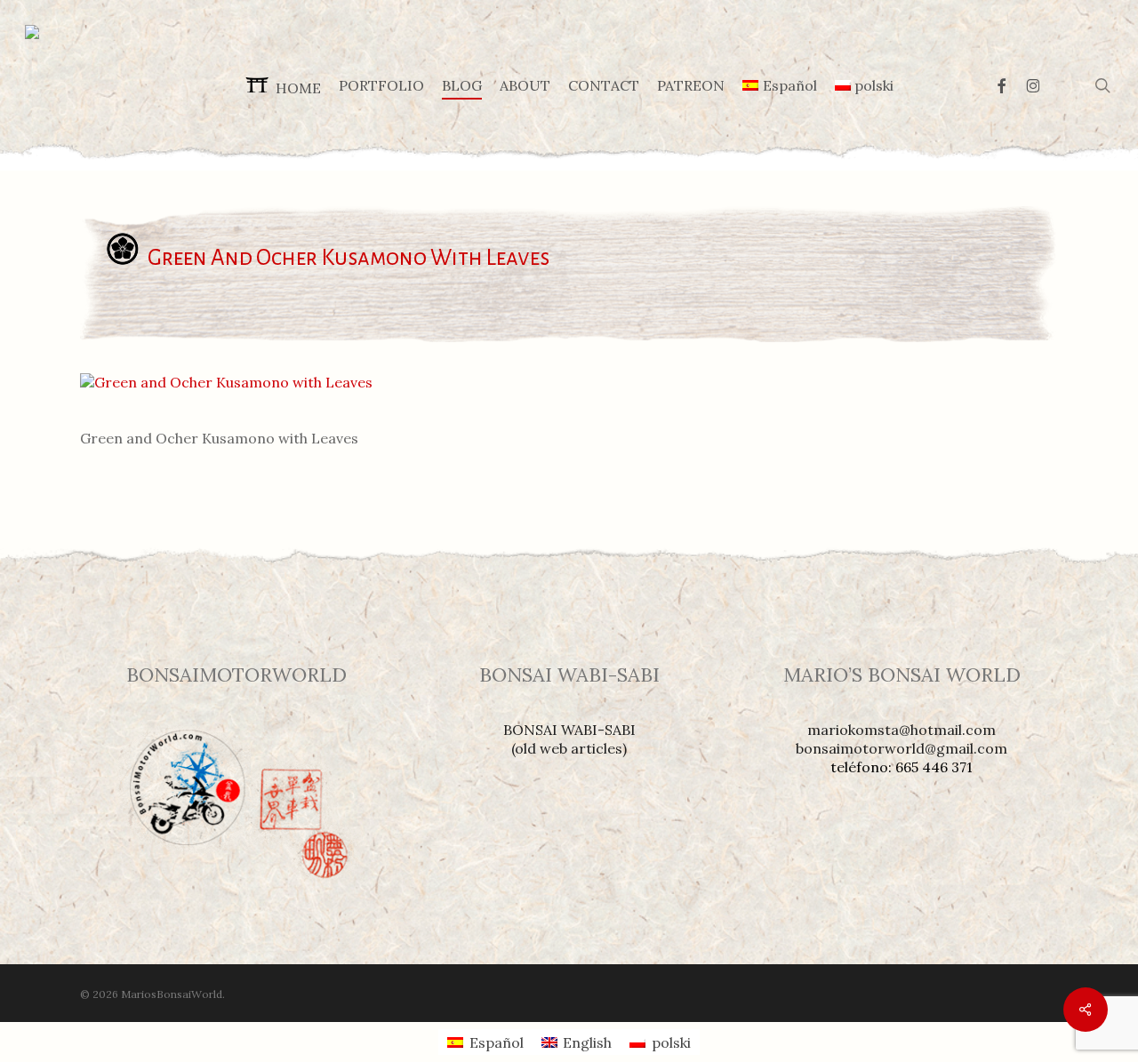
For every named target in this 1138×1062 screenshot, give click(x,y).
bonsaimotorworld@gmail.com (901, 748)
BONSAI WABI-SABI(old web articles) (569, 739)
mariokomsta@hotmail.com (901, 730)
